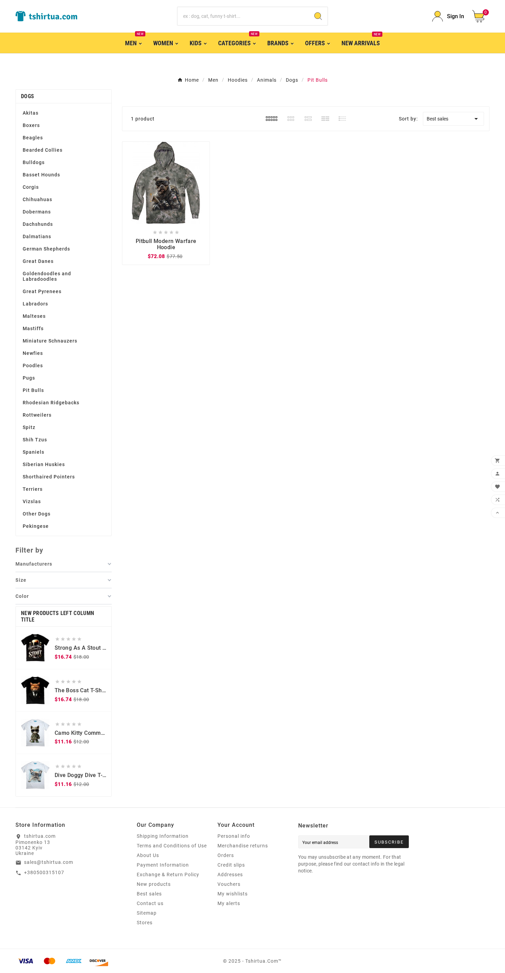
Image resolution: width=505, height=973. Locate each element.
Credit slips (231, 865)
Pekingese (36, 526)
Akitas (30, 113)
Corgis (31, 187)
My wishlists (232, 893)
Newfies (33, 353)
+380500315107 (44, 872)
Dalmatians (37, 236)
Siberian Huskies (44, 464)
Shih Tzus (35, 439)
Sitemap (147, 913)
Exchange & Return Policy (168, 874)
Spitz (29, 427)
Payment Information (163, 865)
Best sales (453, 119)
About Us (148, 855)
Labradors (35, 303)
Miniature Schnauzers (50, 341)
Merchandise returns (242, 845)
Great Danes (38, 261)
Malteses (34, 316)
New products (154, 884)
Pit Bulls (33, 390)
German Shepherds (46, 249)
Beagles (33, 137)
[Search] (318, 16)
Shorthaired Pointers (49, 476)
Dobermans (37, 212)
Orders (225, 855)
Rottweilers (37, 415)
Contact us (150, 903)
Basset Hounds (41, 174)
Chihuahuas (37, 199)
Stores (145, 922)
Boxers (31, 125)
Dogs (27, 96)
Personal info (233, 836)
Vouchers (228, 884)
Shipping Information (163, 836)
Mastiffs (33, 328)
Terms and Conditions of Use (172, 845)
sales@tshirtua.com (48, 862)
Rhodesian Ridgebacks (51, 402)
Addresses (230, 874)
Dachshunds (38, 224)
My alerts (228, 903)
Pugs (29, 378)
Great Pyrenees (42, 291)
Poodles (33, 365)
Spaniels (33, 452)
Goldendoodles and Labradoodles (47, 276)
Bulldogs (34, 162)
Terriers (33, 489)
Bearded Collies (43, 150)
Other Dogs (36, 514)
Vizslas (32, 501)
